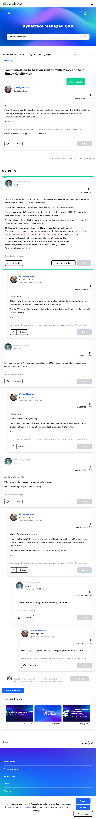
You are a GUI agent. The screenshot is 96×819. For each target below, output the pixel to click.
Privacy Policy (25, 807)
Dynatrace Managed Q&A (40, 55)
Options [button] (7, 61)
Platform (23, 55)
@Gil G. (11, 121)
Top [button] (6, 742)
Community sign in (85, 13)
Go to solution (77, 82)
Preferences (83, 814)
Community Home (9, 55)
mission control (38, 134)
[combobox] (48, 37)
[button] (83, 801)
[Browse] (10, 13)
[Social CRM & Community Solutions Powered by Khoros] (88, 743)
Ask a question (13, 690)
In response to (32, 283)
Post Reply (79, 679)
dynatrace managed (20, 134)
